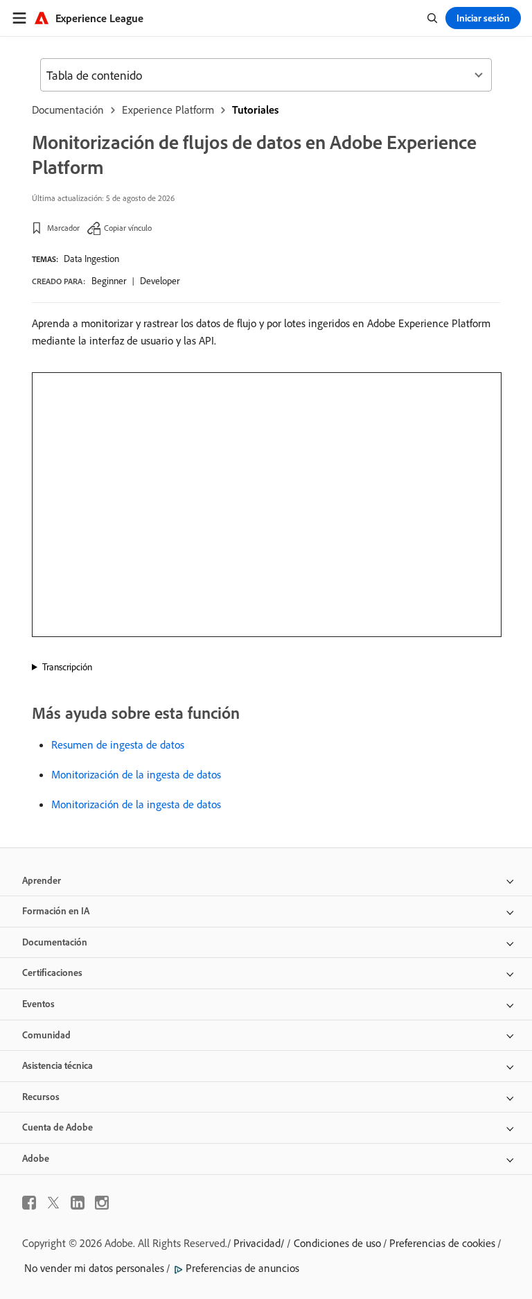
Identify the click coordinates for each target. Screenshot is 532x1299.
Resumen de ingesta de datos (117, 744)
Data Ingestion (91, 258)
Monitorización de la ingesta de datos (136, 774)
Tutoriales (255, 109)
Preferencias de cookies (442, 1243)
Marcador (63, 228)
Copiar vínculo (128, 228)
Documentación (68, 109)
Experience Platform (168, 109)
